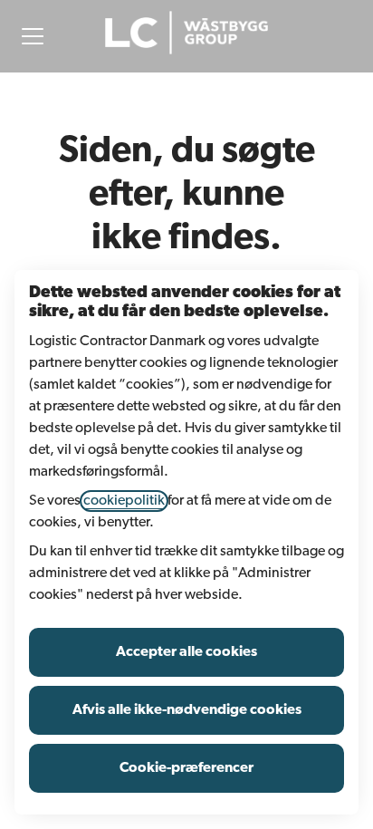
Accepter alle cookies (186, 652)
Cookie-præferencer (186, 768)
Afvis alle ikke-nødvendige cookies (186, 710)
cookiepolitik (124, 501)
